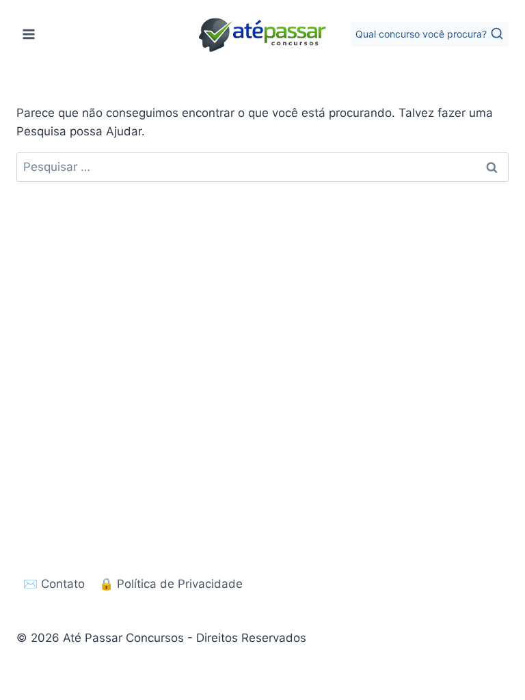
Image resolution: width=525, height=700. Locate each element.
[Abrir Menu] (29, 33)
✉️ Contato (54, 584)
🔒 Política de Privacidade (171, 584)
